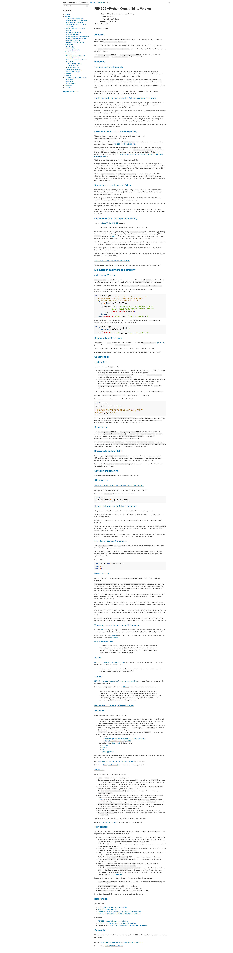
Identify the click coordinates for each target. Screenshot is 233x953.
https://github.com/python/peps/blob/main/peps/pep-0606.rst (121, 942)
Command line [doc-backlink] (101, 427)
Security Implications (71, 52)
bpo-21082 (119, 874)
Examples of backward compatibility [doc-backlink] (115, 269)
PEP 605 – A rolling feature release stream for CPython (117, 923)
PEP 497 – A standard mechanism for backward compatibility (115, 681)
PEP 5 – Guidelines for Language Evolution (112, 907)
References (68, 85)
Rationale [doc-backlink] (99, 61)
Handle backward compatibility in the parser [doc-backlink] (115, 506)
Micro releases (70, 83)
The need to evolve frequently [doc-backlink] (108, 67)
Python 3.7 (69, 81)
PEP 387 (68, 73)
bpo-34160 (116, 743)
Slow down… (114, 638)
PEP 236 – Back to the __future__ (109, 909)
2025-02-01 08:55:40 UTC (114, 946)
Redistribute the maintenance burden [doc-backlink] (112, 260)
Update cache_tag (73, 67)
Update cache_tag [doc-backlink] (101, 573)
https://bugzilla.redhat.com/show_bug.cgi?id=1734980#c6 (125, 739)
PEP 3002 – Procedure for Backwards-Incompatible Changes (119, 914)
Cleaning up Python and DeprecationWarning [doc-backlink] (115, 218)
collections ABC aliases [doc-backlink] (105, 275)
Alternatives (68, 54)
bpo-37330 (160, 343)
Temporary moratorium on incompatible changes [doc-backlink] (117, 625)
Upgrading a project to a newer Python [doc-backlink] (112, 185)
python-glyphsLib (108, 752)
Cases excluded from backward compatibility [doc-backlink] (115, 131)
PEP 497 (126, 687)
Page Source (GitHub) (71, 91)
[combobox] (76, 5)
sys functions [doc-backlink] (100, 362)
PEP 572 (114, 635)
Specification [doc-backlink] (101, 356)
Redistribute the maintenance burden (77, 36)
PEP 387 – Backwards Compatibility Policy (109, 662)
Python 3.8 (69, 79)
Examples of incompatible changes (75, 77)
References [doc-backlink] (100, 898)
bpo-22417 (103, 156)
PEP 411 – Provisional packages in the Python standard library (119, 911)
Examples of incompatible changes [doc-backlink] (114, 705)
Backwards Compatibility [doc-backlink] (108, 451)
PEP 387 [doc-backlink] (98, 657)
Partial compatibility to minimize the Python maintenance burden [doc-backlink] (125, 98)
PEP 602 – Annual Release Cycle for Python (113, 921)
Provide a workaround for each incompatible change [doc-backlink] (119, 485)
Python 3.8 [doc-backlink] (99, 710)
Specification (69, 44)
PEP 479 (101, 800)
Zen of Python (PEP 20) (110, 223)
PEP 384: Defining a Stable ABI (124, 144)
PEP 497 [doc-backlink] (98, 676)
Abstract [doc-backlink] (99, 34)
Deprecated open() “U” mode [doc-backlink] (108, 338)
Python (92, 2)
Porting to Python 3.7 (110, 822)
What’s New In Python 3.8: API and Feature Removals (115, 761)
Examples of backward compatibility (76, 38)
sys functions (70, 46)
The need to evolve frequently (75, 18)
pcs (103, 749)
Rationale (67, 16)
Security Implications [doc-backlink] (106, 470)
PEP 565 (115, 236)
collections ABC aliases (73, 40)
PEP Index (100, 2)
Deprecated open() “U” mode (75, 42)
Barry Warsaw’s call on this (103, 641)
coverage (105, 745)
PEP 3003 (103, 630)
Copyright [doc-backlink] (100, 930)
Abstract (67, 14)
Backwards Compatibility (72, 50)
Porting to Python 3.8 (110, 765)
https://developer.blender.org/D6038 (118, 741)
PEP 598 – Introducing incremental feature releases (129, 925)
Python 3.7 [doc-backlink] (99, 769)
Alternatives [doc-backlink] (101, 480)
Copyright (68, 87)
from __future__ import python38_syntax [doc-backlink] (110, 541)
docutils (104, 747)
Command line (70, 48)
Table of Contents (102, 28)
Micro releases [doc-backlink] (101, 827)
